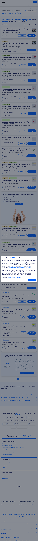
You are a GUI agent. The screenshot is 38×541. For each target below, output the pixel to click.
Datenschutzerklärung (23, 276)
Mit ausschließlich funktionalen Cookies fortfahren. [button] (20, 267)
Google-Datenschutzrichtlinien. (14, 277)
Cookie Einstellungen (22, 279)
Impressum (31, 276)
